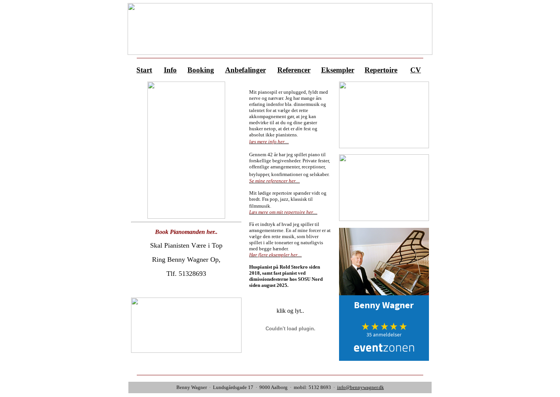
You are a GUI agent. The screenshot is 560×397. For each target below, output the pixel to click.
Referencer (293, 70)
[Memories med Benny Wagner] (384, 146)
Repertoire (381, 70)
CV (415, 70)
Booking (200, 70)
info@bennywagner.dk (360, 387)
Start (144, 70)
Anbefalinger (245, 70)
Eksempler (337, 70)
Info (170, 70)
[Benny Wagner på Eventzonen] (384, 358)
